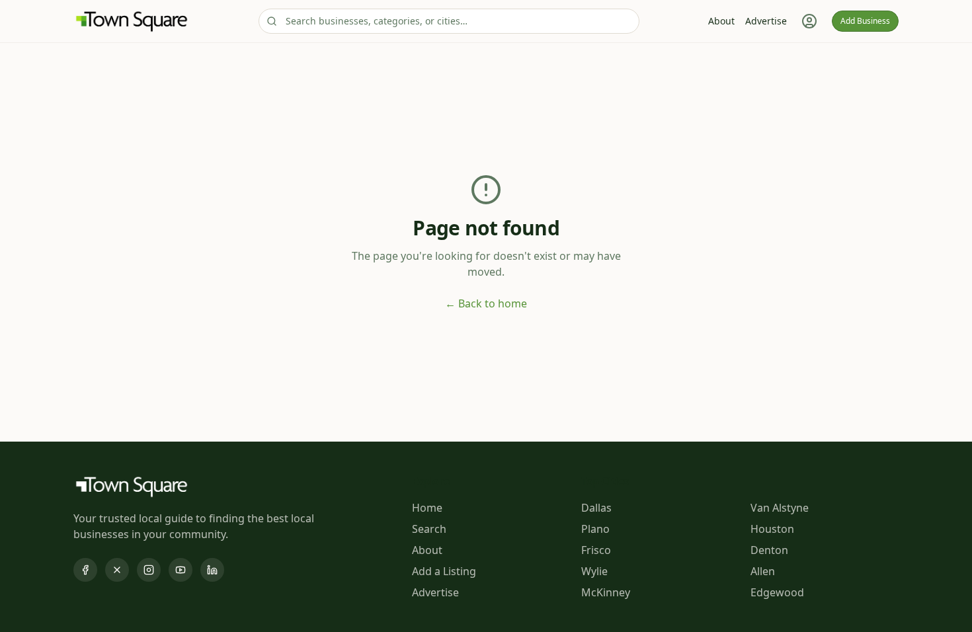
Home (427, 507)
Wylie (594, 571)
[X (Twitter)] (117, 570)
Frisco (596, 550)
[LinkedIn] (212, 570)
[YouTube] (180, 570)
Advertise (766, 21)
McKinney (605, 592)
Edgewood (777, 592)
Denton (769, 550)
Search (429, 529)
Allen (762, 571)
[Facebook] (85, 570)
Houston (772, 529)
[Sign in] (809, 21)
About (721, 21)
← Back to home (486, 303)
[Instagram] (149, 570)
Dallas (596, 507)
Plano (595, 529)
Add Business (865, 20)
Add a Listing (444, 571)
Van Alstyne (779, 507)
